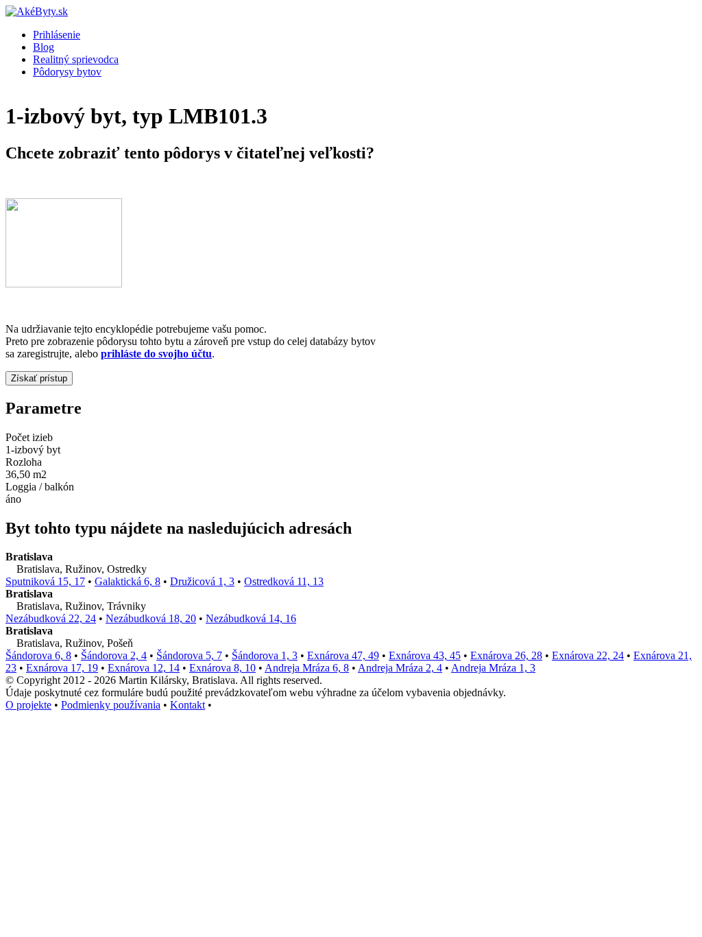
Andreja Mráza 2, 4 (400, 668)
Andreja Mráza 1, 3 (493, 668)
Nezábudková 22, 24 (50, 618)
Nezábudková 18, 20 (151, 618)
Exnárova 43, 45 (425, 655)
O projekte (28, 705)
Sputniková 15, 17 (45, 581)
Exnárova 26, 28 (506, 655)
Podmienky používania (110, 705)
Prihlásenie (56, 34)
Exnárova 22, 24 (588, 655)
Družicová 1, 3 (202, 581)
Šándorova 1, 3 (265, 655)
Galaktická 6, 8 (127, 581)
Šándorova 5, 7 (189, 655)
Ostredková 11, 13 (284, 581)
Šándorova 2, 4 (114, 655)
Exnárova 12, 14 (144, 668)
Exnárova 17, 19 (62, 668)
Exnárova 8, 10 (222, 668)
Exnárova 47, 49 (343, 655)
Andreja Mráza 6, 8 (307, 668)
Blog (43, 47)
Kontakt (187, 705)
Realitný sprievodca (76, 59)
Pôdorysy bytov (67, 72)
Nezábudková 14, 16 (251, 618)
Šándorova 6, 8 (38, 655)
